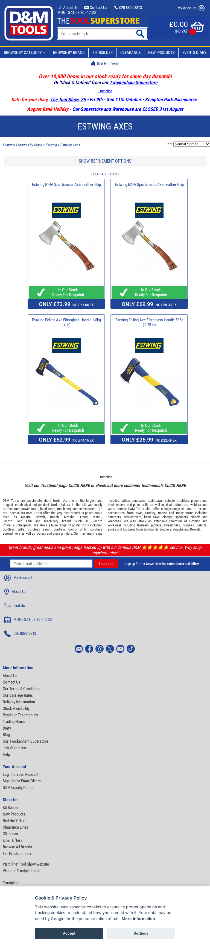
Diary (7, 728)
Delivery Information (19, 701)
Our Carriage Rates (18, 695)
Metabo (69, 517)
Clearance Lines (15, 827)
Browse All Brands (17, 847)
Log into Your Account (20, 774)
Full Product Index (17, 853)
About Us (70, 7)
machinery (64, 509)
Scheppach (23, 525)
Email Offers (12, 840)
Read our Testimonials (20, 715)
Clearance (130, 52)
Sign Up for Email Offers (22, 781)
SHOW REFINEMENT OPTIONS (105, 161)
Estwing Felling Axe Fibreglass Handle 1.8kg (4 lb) (66, 322)
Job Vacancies (14, 747)
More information (138, 918)
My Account (187, 7)
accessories (86, 509)
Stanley (150, 513)
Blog (6, 734)
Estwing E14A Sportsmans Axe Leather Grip (66, 184)
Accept (69, 933)
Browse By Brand (69, 52)
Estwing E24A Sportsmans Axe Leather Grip (149, 184)
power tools (29, 509)
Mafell (97, 517)
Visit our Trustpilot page (21, 870)
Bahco (162, 513)
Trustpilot (105, 91)
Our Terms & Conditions (21, 688)
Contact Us (98, 7)
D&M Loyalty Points (18, 787)
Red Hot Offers (15, 820)
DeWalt (195, 529)
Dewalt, (41, 517)
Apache (178, 529)
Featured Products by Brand (22, 145)
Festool (8, 521)
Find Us (19, 605)
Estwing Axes (70, 145)
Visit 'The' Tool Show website (26, 864)
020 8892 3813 (130, 7)
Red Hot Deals (108, 63)
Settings (141, 933)
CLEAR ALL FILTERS (105, 174)
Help (6, 754)
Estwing (51, 145)
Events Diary (194, 52)
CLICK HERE (79, 485)
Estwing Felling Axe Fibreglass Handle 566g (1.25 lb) (149, 322)
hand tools (47, 509)
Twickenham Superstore (133, 82)
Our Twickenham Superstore (25, 741)
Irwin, (139, 513)
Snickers (165, 529)
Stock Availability (16, 708)
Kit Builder (102, 52)
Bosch (54, 517)
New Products (161, 52)
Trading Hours (14, 721)
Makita (26, 517)
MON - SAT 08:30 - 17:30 (76, 12)
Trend (84, 517)
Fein (29, 521)
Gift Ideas (10, 833)
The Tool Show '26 (68, 99)
